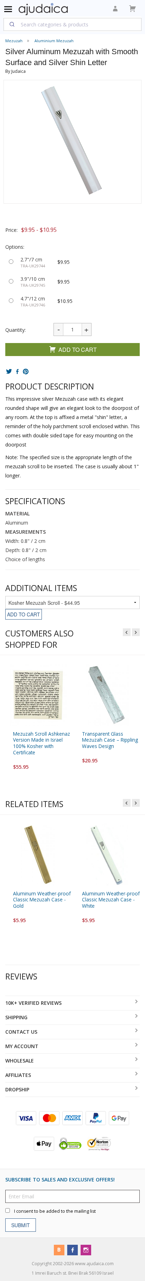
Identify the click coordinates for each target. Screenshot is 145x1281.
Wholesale (19, 1060)
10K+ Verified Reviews (33, 1003)
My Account (21, 1046)
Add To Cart (77, 349)
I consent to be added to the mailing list (55, 1211)
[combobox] (72, 24)
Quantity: (15, 329)
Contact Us (21, 1031)
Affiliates (18, 1075)
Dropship (17, 1089)
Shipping (16, 1017)
